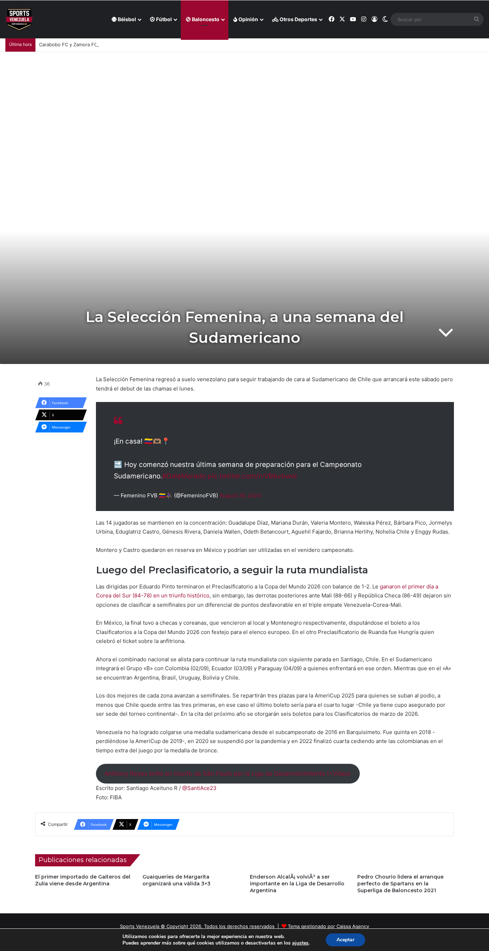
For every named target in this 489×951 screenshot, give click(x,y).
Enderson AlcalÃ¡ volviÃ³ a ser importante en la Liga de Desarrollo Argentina (297, 884)
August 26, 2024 (240, 495)
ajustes (300, 943)
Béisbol (126, 19)
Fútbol (163, 19)
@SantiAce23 (199, 788)
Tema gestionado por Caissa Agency (328, 926)
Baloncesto (205, 19)
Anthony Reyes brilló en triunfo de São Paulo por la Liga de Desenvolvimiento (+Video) (228, 773)
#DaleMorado (184, 476)
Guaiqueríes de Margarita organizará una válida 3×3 (176, 880)
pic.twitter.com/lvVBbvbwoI (252, 476)
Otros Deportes (298, 19)
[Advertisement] (244, 106)
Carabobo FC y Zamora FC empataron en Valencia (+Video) (104, 44)
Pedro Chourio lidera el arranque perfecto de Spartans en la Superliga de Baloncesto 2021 (400, 884)
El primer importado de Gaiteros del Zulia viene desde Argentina (82, 880)
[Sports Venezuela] (19, 19)
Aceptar (345, 939)
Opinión (247, 19)
